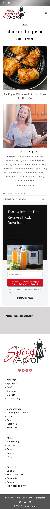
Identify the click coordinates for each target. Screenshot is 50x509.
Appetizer (12, 383)
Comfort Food (14, 409)
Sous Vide (12, 478)
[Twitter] (9, 3)
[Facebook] (4, 3)
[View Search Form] (45, 3)
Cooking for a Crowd (17, 412)
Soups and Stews (16, 474)
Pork (9, 457)
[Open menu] (45, 13)
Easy (9, 420)
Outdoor (11, 445)
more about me (24, 185)
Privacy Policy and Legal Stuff (18, 498)
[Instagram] (14, 3)
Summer (11, 482)
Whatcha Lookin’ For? (14, 193)
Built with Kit (25, 298)
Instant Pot (12, 424)
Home (24, 24)
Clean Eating (13, 398)
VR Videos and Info (17, 486)
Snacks (10, 471)
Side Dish (11, 467)
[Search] (43, 199)
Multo (10, 438)
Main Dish (12, 427)
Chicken (11, 395)
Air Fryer (11, 380)
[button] (25, 257)
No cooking (13, 441)
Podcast (11, 453)
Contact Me (40, 498)
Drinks (10, 416)
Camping (11, 391)
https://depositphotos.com (19, 316)
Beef (9, 387)
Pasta (10, 449)
